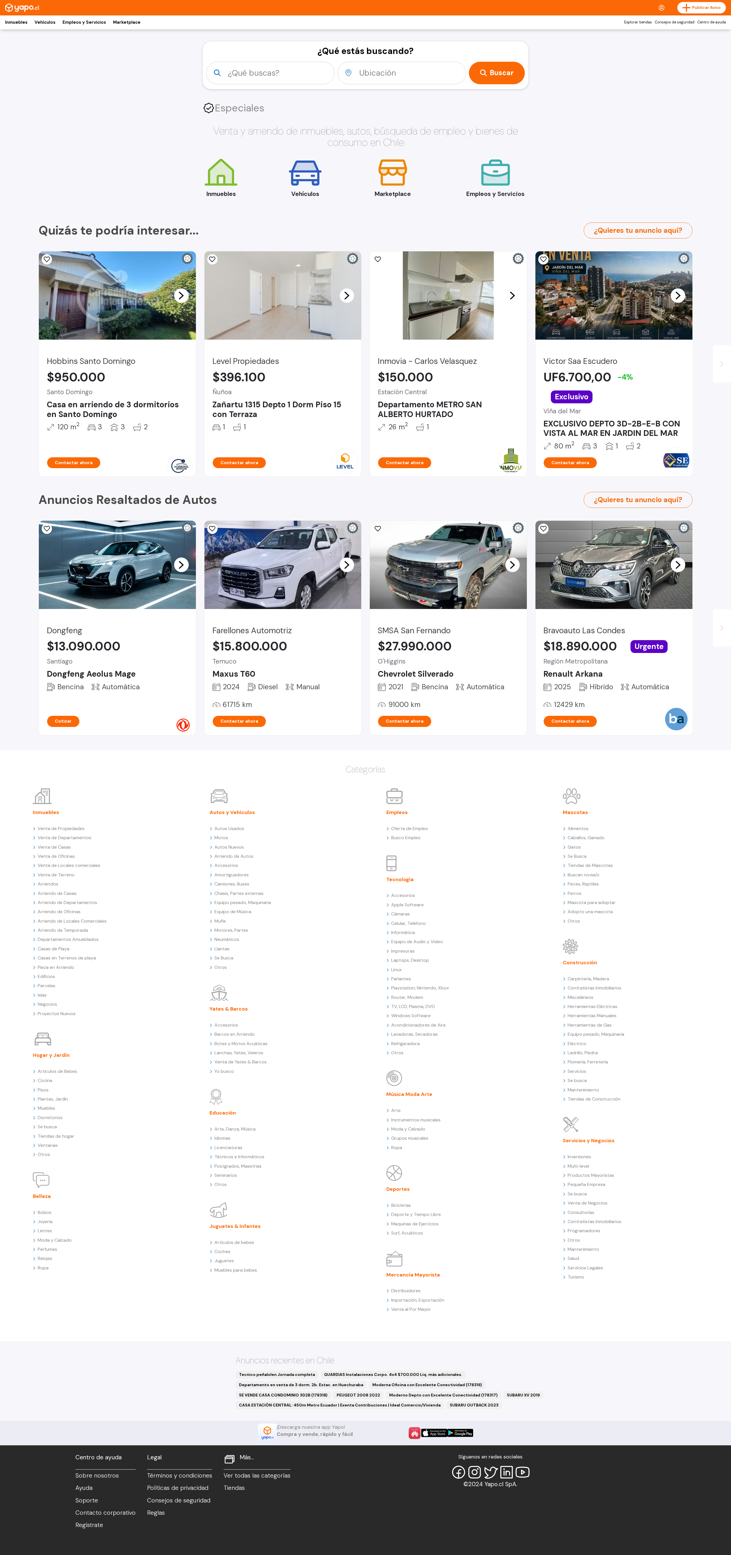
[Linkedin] (507, 1472)
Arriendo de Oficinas (59, 912)
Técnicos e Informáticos (239, 1157)
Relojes (45, 1258)
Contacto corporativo (105, 1513)
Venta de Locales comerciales (69, 865)
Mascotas (575, 812)
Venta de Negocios (587, 1203)
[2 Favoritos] (47, 259)
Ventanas (48, 1145)
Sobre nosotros (97, 1476)
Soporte (86, 1500)
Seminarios (225, 1175)
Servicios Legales (585, 1268)
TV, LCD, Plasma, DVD (413, 1006)
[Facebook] (459, 1472)
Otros (44, 1154)
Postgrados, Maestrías (238, 1166)
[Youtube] (523, 1472)
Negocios (47, 1004)
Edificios (46, 976)
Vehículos (45, 22)
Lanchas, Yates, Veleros (238, 1053)
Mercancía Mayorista (413, 1274)
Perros (574, 893)
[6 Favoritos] (378, 259)
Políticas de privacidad (177, 1488)
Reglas (156, 1513)
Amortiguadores (231, 875)
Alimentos (578, 828)
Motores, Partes (231, 930)
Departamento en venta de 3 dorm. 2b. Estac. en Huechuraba (301, 1384)
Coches (222, 1252)
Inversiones (579, 1157)
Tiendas (234, 1488)
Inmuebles (16, 22)
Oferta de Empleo (409, 828)
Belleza (42, 1196)
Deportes (398, 1189)
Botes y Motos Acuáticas (241, 1044)
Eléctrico (577, 1044)
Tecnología (400, 879)
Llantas (222, 949)
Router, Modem (407, 997)
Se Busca (223, 958)
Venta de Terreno (56, 875)
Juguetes (224, 1261)
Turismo (576, 1277)
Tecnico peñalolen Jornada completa (277, 1374)
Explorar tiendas (638, 22)
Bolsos (44, 1212)
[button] (181, 295)
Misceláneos (580, 997)
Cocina (45, 1080)
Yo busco (224, 1071)
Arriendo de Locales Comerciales (72, 921)
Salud (573, 1258)
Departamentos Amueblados (68, 939)
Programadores (584, 1231)
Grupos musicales (409, 1138)
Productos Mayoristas (591, 1175)
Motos (221, 838)
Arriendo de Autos (233, 856)
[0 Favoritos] (212, 529)
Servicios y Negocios (588, 1140)
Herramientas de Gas (590, 1025)
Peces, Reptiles (583, 884)
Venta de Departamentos (64, 838)
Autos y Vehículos (232, 812)
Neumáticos (226, 939)
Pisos (43, 1090)
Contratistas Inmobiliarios (594, 988)
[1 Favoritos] (543, 259)
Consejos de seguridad (674, 22)
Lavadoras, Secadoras (414, 1034)
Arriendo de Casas (57, 893)
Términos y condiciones (179, 1476)
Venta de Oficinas (56, 856)
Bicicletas (401, 1205)
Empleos (397, 812)
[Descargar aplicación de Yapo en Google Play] (460, 1433)
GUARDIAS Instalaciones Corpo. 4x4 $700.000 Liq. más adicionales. (393, 1374)
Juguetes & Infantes (235, 1226)
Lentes (45, 1231)
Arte (396, 1110)
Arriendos (48, 884)
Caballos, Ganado (586, 838)
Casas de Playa (53, 949)
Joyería (45, 1222)
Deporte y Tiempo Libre (416, 1214)
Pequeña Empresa (586, 1184)
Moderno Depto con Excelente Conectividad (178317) (443, 1395)
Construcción (580, 962)
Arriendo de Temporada (63, 930)
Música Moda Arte (409, 1094)
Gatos (574, 847)
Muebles (46, 1108)
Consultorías (581, 1212)
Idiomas (222, 1138)
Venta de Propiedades (61, 828)
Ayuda (84, 1488)
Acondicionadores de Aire (418, 1025)
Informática (403, 932)
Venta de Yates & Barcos (240, 1062)
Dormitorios (50, 1118)
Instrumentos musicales (416, 1120)
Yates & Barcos (229, 1008)
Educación (223, 1112)
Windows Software (411, 1016)
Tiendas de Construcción (594, 1099)
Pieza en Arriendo (56, 967)
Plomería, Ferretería (588, 1062)
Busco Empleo (406, 838)
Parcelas (46, 986)
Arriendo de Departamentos (67, 902)
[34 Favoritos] (212, 259)
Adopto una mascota (590, 912)
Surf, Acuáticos (407, 1233)
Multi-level (578, 1166)
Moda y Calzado (55, 1240)
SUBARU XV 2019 (523, 1395)
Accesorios (226, 865)
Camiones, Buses (231, 884)
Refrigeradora (405, 1044)
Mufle (220, 921)
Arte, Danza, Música (235, 1129)
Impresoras (403, 951)
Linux (396, 970)
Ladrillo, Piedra (583, 1053)
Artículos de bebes (234, 1242)
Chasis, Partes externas (239, 893)
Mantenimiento (583, 1090)
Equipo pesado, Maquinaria (242, 902)
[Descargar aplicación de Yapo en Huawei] (414, 1433)
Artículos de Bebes (57, 1071)
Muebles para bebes (235, 1270)
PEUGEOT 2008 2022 (358, 1395)
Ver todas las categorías (257, 1476)
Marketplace (126, 22)
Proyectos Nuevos (57, 1014)
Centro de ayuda (711, 22)
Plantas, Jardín (53, 1099)
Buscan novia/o (583, 875)
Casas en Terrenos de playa (67, 958)
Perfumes (47, 1249)
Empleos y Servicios (84, 22)
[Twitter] (491, 1472)
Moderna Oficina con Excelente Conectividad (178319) (427, 1384)
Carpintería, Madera (588, 979)
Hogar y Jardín (51, 1055)
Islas (42, 995)
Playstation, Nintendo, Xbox (420, 988)
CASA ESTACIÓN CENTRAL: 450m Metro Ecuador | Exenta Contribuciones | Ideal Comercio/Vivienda (340, 1405)
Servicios (577, 1071)
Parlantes (401, 979)
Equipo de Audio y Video (417, 942)
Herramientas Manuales (592, 1016)
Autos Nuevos (229, 847)
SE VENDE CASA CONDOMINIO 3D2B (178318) (283, 1395)
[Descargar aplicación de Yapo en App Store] (434, 1433)
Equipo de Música (232, 912)
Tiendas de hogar (56, 1136)
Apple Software (407, 905)
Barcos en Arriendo (234, 1034)
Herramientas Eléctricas (592, 1006)
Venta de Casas (54, 847)
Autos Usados (229, 828)
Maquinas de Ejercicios (415, 1224)
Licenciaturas (228, 1148)
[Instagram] (475, 1472)
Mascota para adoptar (592, 902)
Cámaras (400, 914)
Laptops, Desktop (410, 960)
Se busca (47, 1127)
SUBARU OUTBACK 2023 (474, 1405)
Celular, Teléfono (408, 923)
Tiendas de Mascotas (590, 865)
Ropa (43, 1268)
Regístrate (89, 1525)
